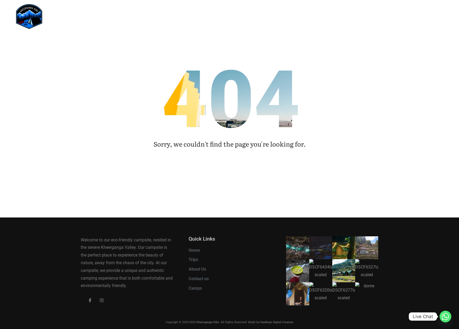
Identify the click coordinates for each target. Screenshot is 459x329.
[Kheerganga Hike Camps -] (41, 18)
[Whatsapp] (445, 316)
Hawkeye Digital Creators (277, 322)
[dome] (366, 293)
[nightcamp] (343, 247)
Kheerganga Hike (208, 322)
